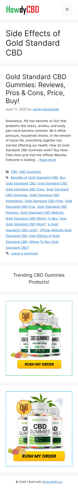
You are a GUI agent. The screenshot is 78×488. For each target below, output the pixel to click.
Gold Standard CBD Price (44, 201)
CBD (14, 172)
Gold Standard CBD (52, 183)
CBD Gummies (30, 172)
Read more (47, 160)
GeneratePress (52, 482)
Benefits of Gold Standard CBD (34, 177)
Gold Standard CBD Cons (25, 189)
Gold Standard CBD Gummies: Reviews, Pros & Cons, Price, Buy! (36, 89)
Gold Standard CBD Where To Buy (32, 218)
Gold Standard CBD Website (41, 213)
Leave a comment (24, 253)
